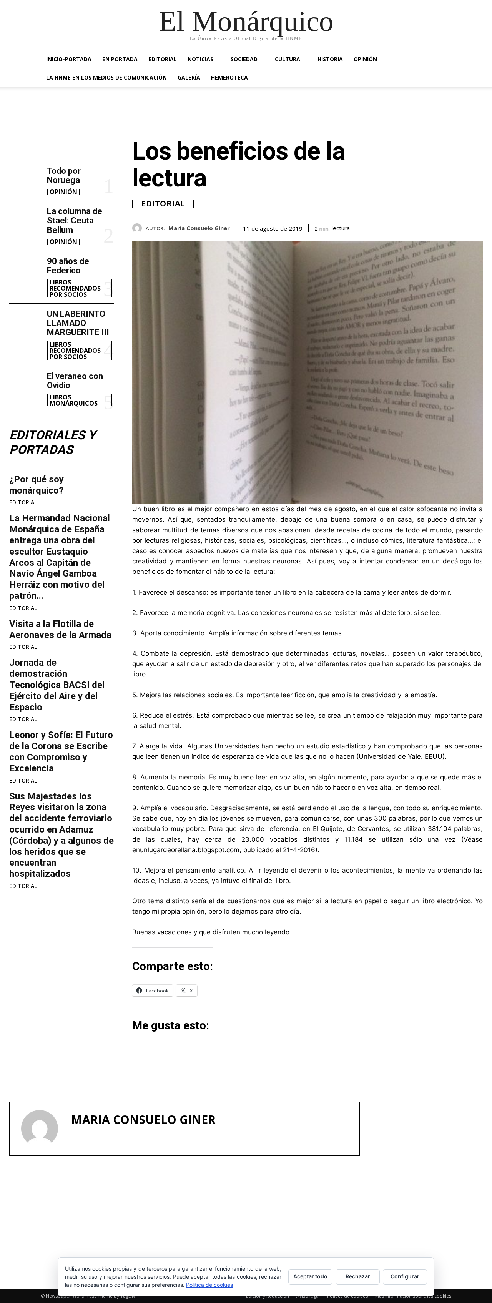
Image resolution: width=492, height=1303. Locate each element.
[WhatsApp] (475, 226)
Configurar (405, 1276)
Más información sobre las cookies (413, 1296)
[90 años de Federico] (25, 271)
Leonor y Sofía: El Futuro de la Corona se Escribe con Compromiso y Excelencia (61, 751)
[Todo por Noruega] (25, 180)
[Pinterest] (457, 226)
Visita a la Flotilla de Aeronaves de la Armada (60, 629)
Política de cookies (347, 1296)
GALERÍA (189, 77)
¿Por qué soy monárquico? (36, 485)
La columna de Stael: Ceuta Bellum (74, 220)
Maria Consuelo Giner (199, 227)
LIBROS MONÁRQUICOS (74, 400)
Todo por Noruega (64, 175)
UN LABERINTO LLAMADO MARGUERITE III (78, 323)
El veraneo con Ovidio (75, 380)
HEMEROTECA (229, 77)
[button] (442, 59)
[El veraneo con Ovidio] (25, 386)
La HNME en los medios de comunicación (106, 77)
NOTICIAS (200, 59)
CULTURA (287, 59)
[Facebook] (422, 226)
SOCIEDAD (244, 59)
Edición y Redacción (267, 1296)
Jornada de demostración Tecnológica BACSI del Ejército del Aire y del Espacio (57, 684)
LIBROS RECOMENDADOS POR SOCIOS (75, 288)
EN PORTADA (120, 59)
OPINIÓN (365, 59)
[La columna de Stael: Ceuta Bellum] (25, 221)
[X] (439, 226)
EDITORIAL (162, 59)
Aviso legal (308, 1296)
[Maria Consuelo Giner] (139, 228)
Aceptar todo (310, 1276)
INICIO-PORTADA (68, 59)
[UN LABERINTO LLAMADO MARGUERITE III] (25, 323)
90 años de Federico (68, 265)
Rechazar (358, 1276)
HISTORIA (330, 59)
